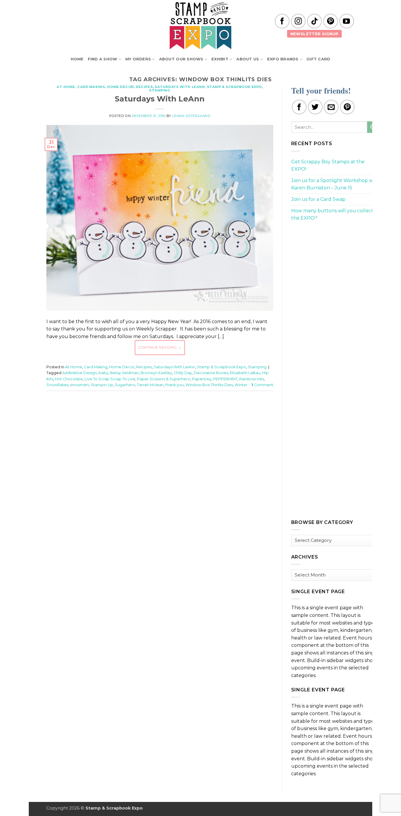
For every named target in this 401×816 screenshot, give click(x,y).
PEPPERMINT (225, 379)
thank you (174, 385)
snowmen (79, 385)
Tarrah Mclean (150, 385)
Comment (262, 385)
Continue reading (160, 347)
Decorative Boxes (211, 373)
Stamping (159, 90)
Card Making (91, 87)
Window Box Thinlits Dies (209, 385)
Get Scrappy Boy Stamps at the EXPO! (328, 165)
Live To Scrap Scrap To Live (110, 379)
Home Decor (120, 87)
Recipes (144, 87)
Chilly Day (183, 373)
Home (77, 59)
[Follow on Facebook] (282, 21)
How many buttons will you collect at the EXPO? (335, 214)
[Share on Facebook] (299, 107)
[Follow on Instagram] (298, 21)
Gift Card (318, 59)
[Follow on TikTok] (314, 21)
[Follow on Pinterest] (330, 21)
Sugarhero (125, 385)
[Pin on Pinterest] (347, 107)
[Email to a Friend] (331, 107)
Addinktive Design (79, 373)
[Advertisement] (160, 413)
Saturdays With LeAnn (180, 87)
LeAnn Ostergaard (191, 116)
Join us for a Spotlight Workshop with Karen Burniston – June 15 (335, 184)
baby (103, 373)
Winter (241, 385)
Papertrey (201, 379)
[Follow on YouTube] (346, 21)
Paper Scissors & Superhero (163, 379)
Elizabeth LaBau (245, 373)
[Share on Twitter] (315, 107)
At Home (66, 87)
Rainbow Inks (251, 379)
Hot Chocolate (69, 379)
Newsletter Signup (314, 33)
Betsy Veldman (124, 373)
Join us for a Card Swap (318, 199)
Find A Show (102, 59)
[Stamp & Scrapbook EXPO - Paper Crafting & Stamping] (200, 25)
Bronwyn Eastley (156, 373)
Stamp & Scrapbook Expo (234, 87)
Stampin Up (102, 385)
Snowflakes (57, 385)
